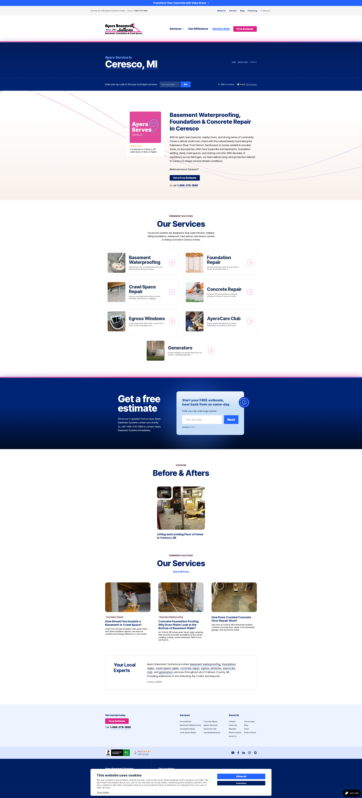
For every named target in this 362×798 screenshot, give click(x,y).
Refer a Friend (250, 732)
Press (246, 729)
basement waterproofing (205, 664)
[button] (181, 508)
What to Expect (235, 732)
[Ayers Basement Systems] (124, 28)
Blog (242, 10)
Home (234, 62)
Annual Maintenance (212, 732)
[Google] (255, 752)
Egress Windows (142, 321)
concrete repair (190, 668)
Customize (241, 783)
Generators (181, 350)
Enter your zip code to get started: (199, 411)
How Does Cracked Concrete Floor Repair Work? (234, 611)
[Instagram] (249, 752)
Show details (103, 792)
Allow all (241, 776)
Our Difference (198, 28)
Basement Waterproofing (142, 263)
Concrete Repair (220, 292)
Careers (233, 10)
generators (166, 672)
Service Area (221, 28)
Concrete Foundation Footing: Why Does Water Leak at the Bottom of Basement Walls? (181, 611)
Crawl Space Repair (142, 292)
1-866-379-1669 (140, 11)
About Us (221, 10)
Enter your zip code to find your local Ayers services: (131, 84)
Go (185, 84)
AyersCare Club (220, 321)
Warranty (232, 729)
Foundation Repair (220, 263)
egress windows (211, 668)
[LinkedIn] (243, 752)
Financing (252, 10)
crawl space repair (167, 668)
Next (231, 420)
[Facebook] (238, 752)
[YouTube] (232, 753)
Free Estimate (185, 721)
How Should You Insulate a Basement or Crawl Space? (127, 611)
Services (175, 28)
